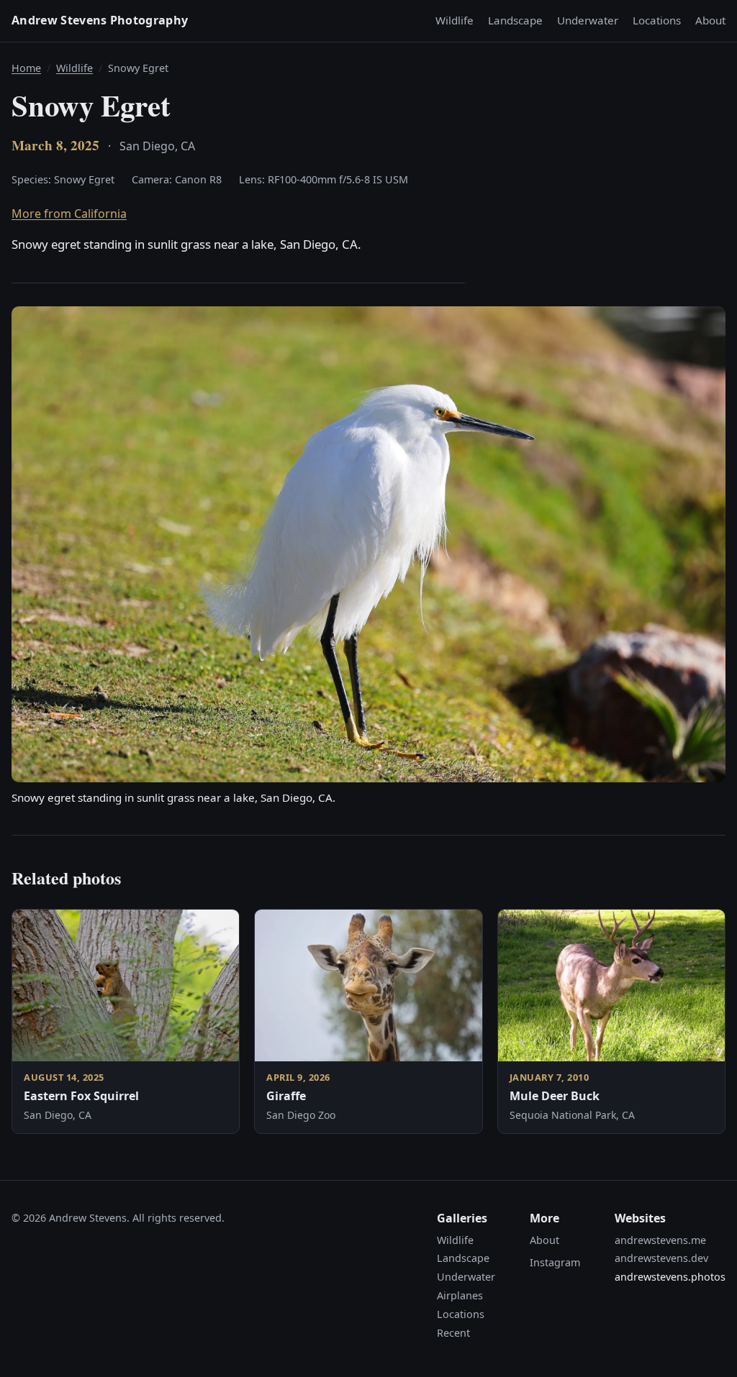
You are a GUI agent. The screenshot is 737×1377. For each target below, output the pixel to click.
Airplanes (460, 1295)
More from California (69, 213)
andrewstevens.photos (670, 1277)
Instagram (555, 1262)
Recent (453, 1333)
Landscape (515, 20)
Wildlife (454, 20)
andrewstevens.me (660, 1240)
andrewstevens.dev (661, 1258)
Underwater (587, 20)
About (710, 20)
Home (26, 68)
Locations (657, 20)
